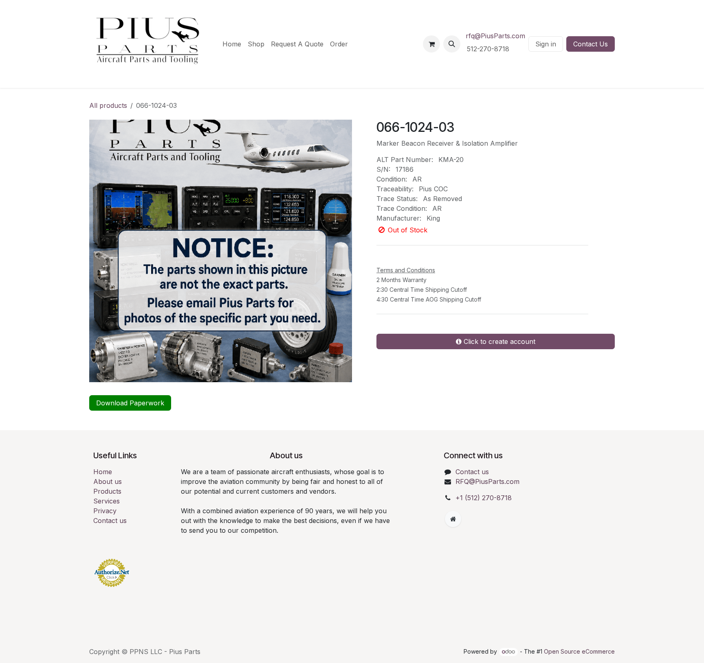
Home (102, 472)
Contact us (110, 520)
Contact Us (590, 44)
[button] (451, 44)
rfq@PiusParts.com (495, 36)
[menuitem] (231, 44)
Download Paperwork (130, 403)
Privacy (105, 511)
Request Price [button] (412, 299)
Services (106, 501)
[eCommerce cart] (431, 44)
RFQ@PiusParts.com (487, 481)
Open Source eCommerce (579, 651)
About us (107, 481)
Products (107, 491)
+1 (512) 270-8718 (483, 498)
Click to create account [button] (498, 386)
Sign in (545, 44)
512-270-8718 (489, 49)
